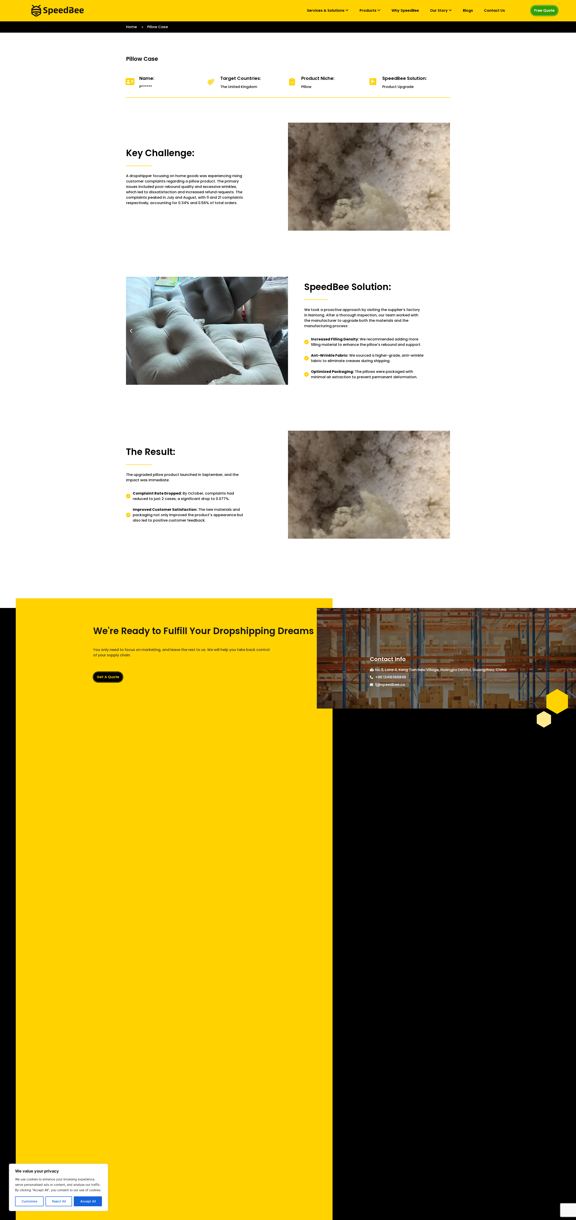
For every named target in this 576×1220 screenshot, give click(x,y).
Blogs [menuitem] (468, 10)
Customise (29, 1201)
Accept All (88, 1201)
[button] (131, 330)
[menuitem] (327, 10)
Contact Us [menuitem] (494, 10)
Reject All (59, 1201)
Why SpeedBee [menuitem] (405, 10)
